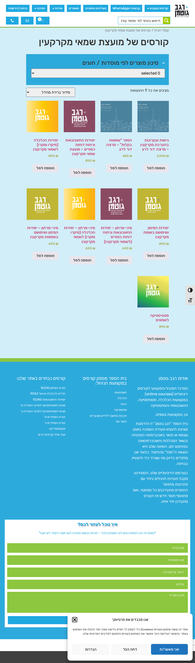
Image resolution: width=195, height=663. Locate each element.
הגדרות (91, 649)
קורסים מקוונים (159, 8)
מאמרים (74, 8)
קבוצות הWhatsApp (126, 8)
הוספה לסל (156, 168)
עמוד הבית (161, 30)
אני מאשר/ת (169, 649)
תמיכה (41, 8)
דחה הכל (130, 649)
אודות (58, 8)
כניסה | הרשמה (17, 8)
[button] (74, 619)
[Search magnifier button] (166, 20)
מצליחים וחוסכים (95, 8)
